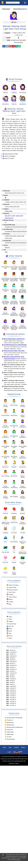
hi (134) (13, 215)
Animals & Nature (12, 590)
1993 (7, 705)
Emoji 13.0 (12, 659)
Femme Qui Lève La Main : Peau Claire (14, 350)
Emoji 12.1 (12, 663)
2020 (7, 657)
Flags (8, 604)
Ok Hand (8, 737)
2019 (7, 663)
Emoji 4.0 (4, 123)
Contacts (16, 747)
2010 (7, 692)
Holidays (9, 621)
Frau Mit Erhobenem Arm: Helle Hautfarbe (15, 344)
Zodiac (9, 628)
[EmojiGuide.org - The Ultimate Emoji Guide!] (3, 2)
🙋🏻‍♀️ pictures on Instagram (9, 156)
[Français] (19, 752)
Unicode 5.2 (13, 694)
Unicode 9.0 (13, 678)
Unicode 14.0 (13, 656)
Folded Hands (9, 732)
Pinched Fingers (10, 739)
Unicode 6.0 (13, 692)
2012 (7, 690)
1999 (7, 703)
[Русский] (21, 752)
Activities (9, 594)
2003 (7, 699)
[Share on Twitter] (7, 46)
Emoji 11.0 (12, 671)
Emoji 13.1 (12, 657)
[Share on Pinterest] (13, 46)
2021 (7, 654)
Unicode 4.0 (13, 699)
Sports (9, 631)
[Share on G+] (10, 46)
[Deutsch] (17, 752)
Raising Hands (9, 725)
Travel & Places (12, 597)
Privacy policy (16, 859)
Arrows (9, 635)
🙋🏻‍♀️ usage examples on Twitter (10, 153)
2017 (7, 673)
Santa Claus (9, 729)
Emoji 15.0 (12, 650)
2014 (7, 688)
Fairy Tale (10, 626)
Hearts (9, 616)
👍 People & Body (12, 125)
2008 (7, 695)
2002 (7, 701)
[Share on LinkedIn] (16, 46)
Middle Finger (9, 734)
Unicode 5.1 (13, 695)
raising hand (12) (9, 218)
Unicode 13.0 (13, 661)
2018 (7, 669)
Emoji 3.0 (12, 680)
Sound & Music (11, 624)
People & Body (6, 9)
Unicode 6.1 (13, 690)
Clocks (9, 638)
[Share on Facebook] (3, 46)
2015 (7, 682)
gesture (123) (19, 215)
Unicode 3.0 (13, 703)
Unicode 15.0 (13, 652)
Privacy (23, 747)
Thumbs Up (9, 720)
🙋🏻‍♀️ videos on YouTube (8, 158)
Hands (9, 619)
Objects (9, 599)
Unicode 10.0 (13, 673)
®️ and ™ (9, 752)
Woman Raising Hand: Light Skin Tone (14, 338)
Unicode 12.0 (13, 665)
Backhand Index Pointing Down (14, 727)
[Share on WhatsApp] (19, 46)
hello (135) (7, 215)
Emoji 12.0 (12, 667)
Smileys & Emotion (12, 585)
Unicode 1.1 (13, 705)
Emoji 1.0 (12, 684)
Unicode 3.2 (13, 701)
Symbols (10, 601)
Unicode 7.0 (13, 688)
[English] (14, 752)
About (10, 747)
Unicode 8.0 (13, 686)
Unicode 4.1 (13, 697)
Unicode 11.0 (13, 669)
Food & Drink (10, 592)
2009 (7, 694)
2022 (7, 650)
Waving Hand (9, 722)
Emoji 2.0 (12, 682)
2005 (7, 697)
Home (4, 747)
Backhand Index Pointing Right (13, 717)
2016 (15, 123)
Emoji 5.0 (12, 675)
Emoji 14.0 (12, 654)
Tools (9, 633)
